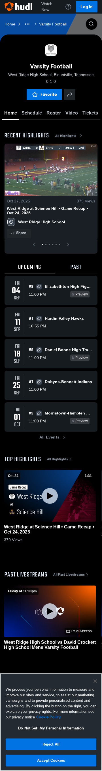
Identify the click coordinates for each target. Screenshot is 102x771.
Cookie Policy (48, 717)
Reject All (51, 744)
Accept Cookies (51, 760)
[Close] (95, 681)
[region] (51, 722)
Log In (86, 6)
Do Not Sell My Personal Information (51, 728)
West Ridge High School (41, 222)
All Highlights (65, 136)
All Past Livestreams (69, 574)
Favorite (49, 94)
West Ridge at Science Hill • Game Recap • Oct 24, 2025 (47, 210)
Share (21, 233)
